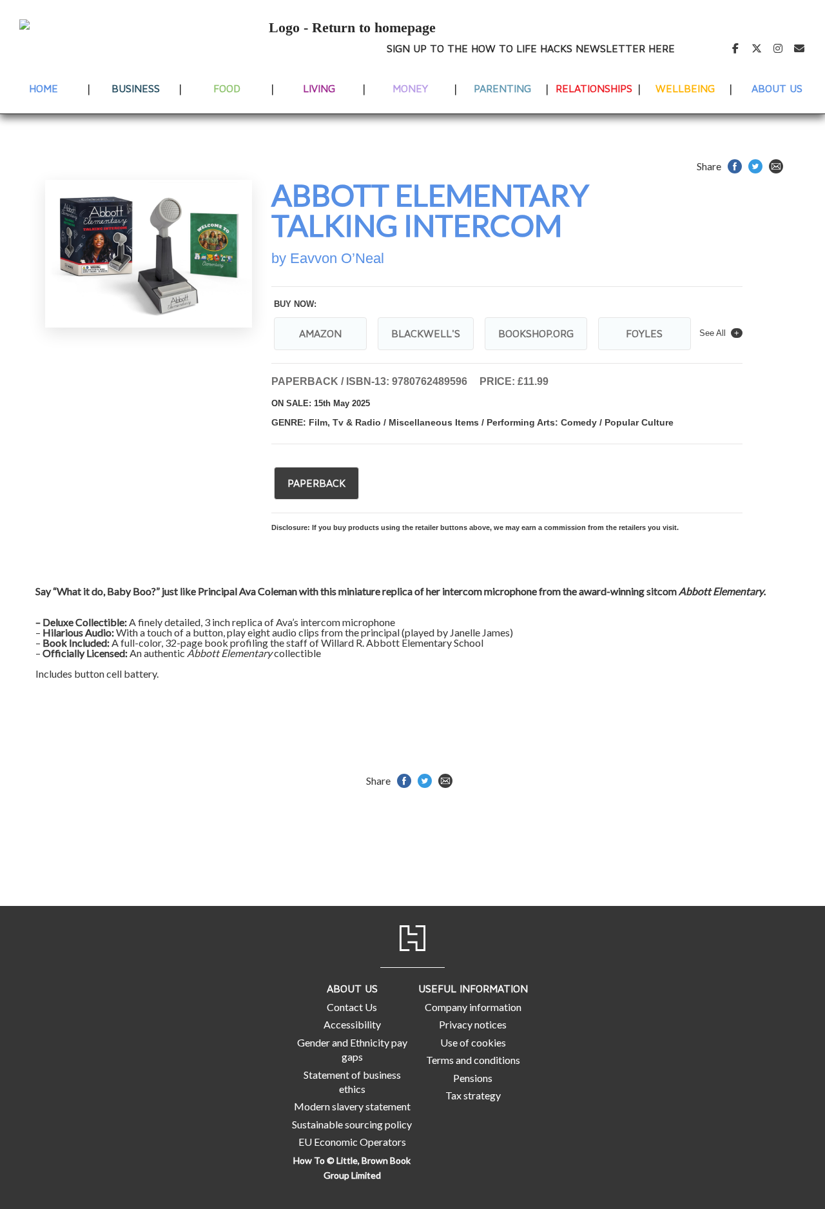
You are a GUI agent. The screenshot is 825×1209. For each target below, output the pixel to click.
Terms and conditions (473, 1060)
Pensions (472, 1078)
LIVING (319, 88)
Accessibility (352, 1024)
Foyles (644, 333)
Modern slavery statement (352, 1106)
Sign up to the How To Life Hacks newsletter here (531, 48)
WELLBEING (685, 88)
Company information (473, 1007)
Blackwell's (425, 333)
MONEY (410, 88)
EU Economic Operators (352, 1141)
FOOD (226, 88)
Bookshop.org (536, 333)
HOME (43, 88)
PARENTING (502, 88)
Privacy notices (473, 1024)
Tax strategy (473, 1095)
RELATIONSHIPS (594, 88)
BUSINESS (136, 88)
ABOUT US (777, 88)
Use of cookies (473, 1042)
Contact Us (352, 1007)
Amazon (320, 333)
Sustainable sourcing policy (352, 1124)
